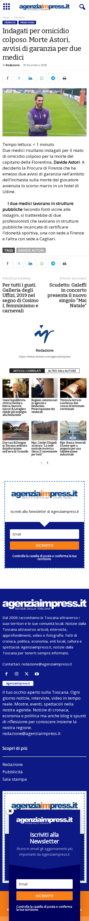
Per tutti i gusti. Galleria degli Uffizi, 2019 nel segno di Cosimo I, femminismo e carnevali (20, 297)
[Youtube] (37, 674)
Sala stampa (14, 779)
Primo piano (27, 22)
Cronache (10, 22)
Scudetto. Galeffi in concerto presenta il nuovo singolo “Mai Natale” (67, 295)
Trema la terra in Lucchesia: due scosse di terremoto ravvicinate (72, 405)
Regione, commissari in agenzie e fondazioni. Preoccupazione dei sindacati (44, 406)
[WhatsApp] (41, 78)
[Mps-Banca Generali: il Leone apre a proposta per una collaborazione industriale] (73, 430)
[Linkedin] (30, 78)
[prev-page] (41, 462)
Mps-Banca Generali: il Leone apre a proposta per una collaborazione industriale (73, 448)
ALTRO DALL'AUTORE (62, 371)
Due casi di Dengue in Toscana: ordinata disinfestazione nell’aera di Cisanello (15, 447)
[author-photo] (44, 333)
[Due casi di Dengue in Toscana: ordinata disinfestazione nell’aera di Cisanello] (15, 430)
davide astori (31, 250)
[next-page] (47, 462)
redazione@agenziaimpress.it (47, 664)
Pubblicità (12, 772)
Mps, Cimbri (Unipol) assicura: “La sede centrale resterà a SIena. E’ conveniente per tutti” (44, 448)
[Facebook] (7, 78)
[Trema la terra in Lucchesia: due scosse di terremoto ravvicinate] (73, 388)
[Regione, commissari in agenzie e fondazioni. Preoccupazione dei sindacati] (44, 388)
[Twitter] (19, 78)
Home (5, 17)
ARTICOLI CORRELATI (27, 371)
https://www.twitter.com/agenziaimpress (44, 356)
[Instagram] (18, 674)
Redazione (13, 65)
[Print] (64, 78)
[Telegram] (53, 78)
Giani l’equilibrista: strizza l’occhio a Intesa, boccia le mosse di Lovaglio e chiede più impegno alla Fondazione (14, 408)
